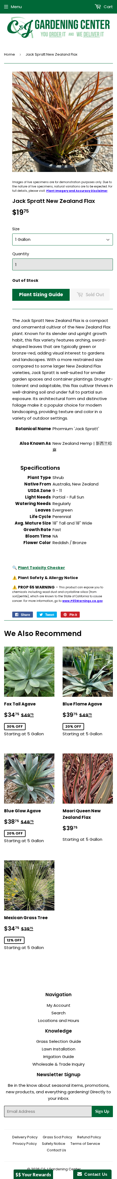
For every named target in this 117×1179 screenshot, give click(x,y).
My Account (58, 1005)
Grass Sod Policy (57, 1137)
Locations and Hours (58, 1020)
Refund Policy (89, 1137)
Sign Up (102, 1111)
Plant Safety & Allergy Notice (48, 577)
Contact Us (56, 1150)
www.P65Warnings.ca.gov (82, 601)
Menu (16, 6)
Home (9, 54)
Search (58, 1013)
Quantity (20, 254)
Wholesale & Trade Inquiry (58, 1064)
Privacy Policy (25, 1143)
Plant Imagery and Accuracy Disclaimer (76, 191)
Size (16, 229)
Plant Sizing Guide (41, 294)
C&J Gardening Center (61, 1169)
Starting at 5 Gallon (29, 719)
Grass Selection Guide (58, 1041)
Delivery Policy (25, 1137)
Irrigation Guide (58, 1056)
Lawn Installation (58, 1049)
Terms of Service (85, 1143)
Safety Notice (53, 1143)
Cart (108, 6)
